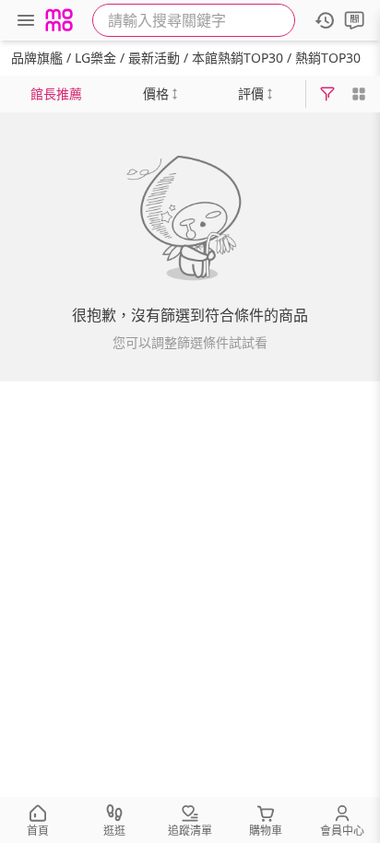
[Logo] (59, 20)
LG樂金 (95, 57)
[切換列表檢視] (358, 94)
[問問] (354, 20)
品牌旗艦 (37, 57)
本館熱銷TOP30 (237, 57)
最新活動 (154, 57)
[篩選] (327, 94)
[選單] (26, 20)
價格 (156, 93)
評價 (251, 93)
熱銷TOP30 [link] (328, 57)
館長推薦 (56, 93)
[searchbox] (193, 20)
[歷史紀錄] (325, 20)
